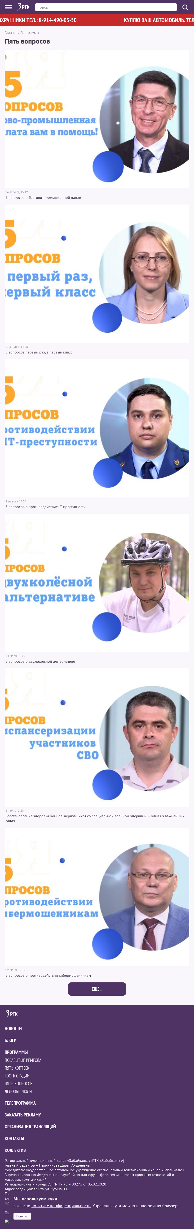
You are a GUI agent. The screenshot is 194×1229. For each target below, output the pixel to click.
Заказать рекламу (23, 1115)
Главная (11, 33)
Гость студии (17, 1076)
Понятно (22, 1216)
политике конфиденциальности (61, 1205)
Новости (13, 1028)
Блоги (11, 1040)
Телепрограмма (20, 1103)
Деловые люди (18, 1091)
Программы (29, 33)
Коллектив (15, 1150)
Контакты (14, 1138)
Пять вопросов (18, 1083)
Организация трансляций (30, 1127)
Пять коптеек (17, 1068)
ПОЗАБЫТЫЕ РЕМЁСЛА (23, 1060)
